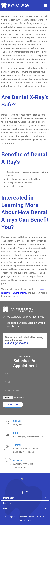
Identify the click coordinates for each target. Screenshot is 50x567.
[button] (25, 498)
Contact (6, 508)
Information (8, 498)
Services (7, 503)
